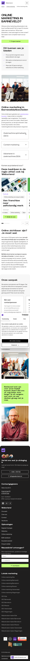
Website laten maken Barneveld (11, 618)
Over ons (4, 514)
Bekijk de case (11, 217)
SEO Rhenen (5, 605)
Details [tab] (15, 319)
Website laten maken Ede (9, 615)
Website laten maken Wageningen (11, 631)
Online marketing (10, 6)
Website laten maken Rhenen (10, 624)
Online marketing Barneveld (9, 580)
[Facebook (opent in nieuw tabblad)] (10, 503)
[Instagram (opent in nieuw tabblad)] (6, 503)
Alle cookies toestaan (15, 340)
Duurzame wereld (6, 541)
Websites (4, 531)
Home (2, 6)
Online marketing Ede (8, 577)
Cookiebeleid (4, 658)
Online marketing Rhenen (9, 586)
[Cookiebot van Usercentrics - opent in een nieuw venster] (22, 315)
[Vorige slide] (23, 223)
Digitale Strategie (6, 528)
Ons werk (4, 511)
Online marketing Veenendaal (10, 589)
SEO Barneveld (6, 599)
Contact (4, 517)
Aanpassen (14, 345)
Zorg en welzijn (5, 544)
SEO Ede (4, 596)
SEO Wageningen (6, 611)
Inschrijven (16, 565)
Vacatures (4, 520)
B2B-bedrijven (5, 538)
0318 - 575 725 (15, 472)
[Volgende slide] (27, 223)
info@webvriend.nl (16, 476)
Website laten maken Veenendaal (11, 628)
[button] (2, 223)
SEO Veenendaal (6, 608)
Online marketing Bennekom (10, 583)
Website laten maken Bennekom (11, 621)
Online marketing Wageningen (10, 592)
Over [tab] (24, 319)
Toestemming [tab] (5, 319)
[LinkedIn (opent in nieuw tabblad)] (2, 503)
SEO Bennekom (6, 602)
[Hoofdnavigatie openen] (27, 3)
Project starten (16, 41)
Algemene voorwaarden (6, 655)
